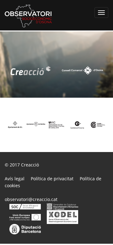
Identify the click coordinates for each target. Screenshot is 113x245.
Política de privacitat (52, 179)
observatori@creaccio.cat (31, 199)
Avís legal (14, 179)
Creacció (30, 165)
